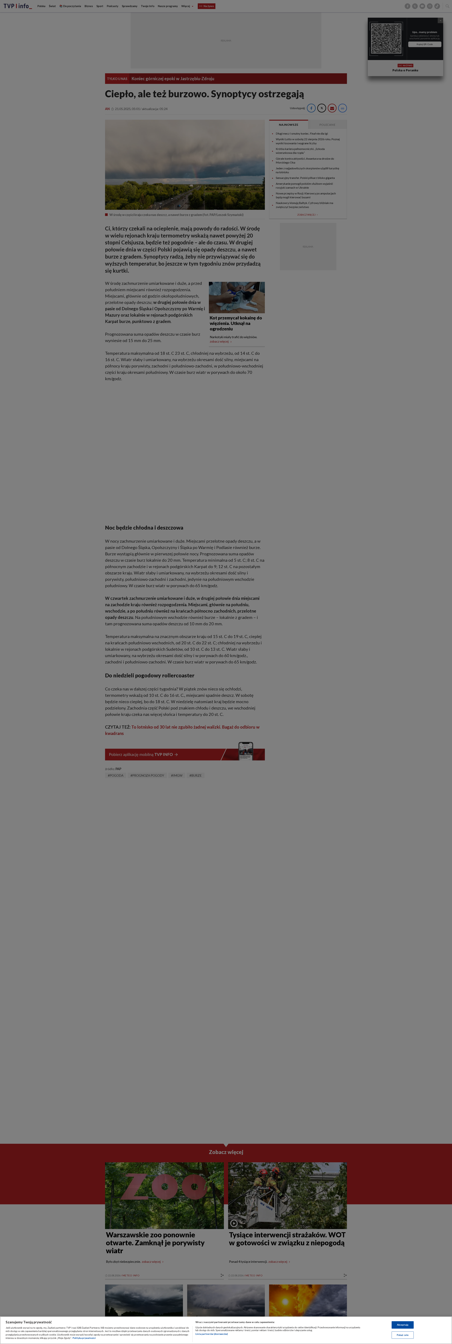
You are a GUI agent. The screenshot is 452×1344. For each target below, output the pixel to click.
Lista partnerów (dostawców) (211, 1334)
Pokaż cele (403, 1334)
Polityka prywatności (84, 1338)
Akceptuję (402, 1324)
